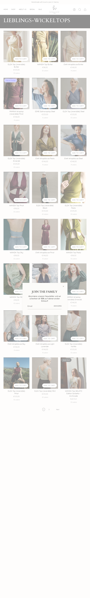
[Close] (63, 286)
